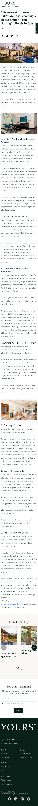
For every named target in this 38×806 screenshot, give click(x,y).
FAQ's (3, 770)
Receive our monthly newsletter (13, 703)
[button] (34, 648)
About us (4, 754)
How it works (5, 758)
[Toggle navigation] (35, 3)
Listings (4, 762)
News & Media (6, 780)
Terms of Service (26, 758)
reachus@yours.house (11, 744)
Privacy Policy (25, 754)
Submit (18, 710)
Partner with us (6, 784)
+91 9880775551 (10, 740)
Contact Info (5, 766)
